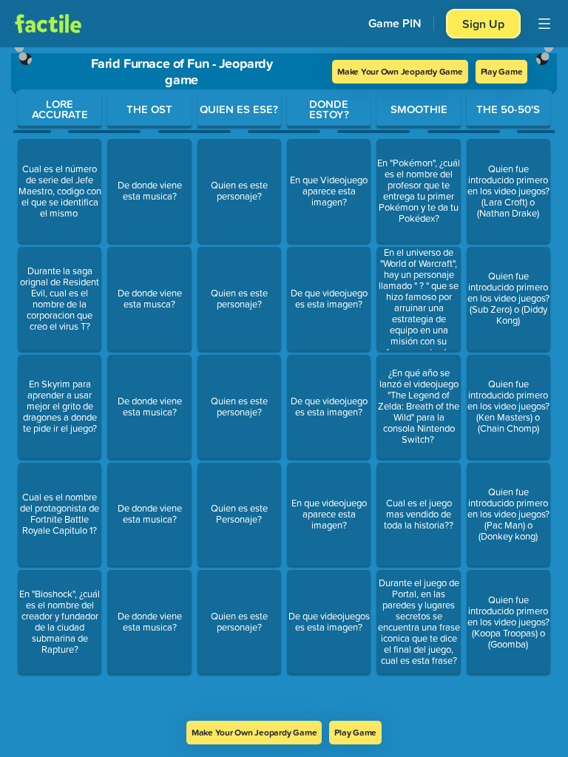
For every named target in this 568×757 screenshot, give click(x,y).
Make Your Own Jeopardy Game (400, 71)
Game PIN (395, 23)
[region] (284, 384)
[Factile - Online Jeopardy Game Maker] (48, 23)
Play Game (502, 71)
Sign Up (483, 24)
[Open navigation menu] (544, 23)
